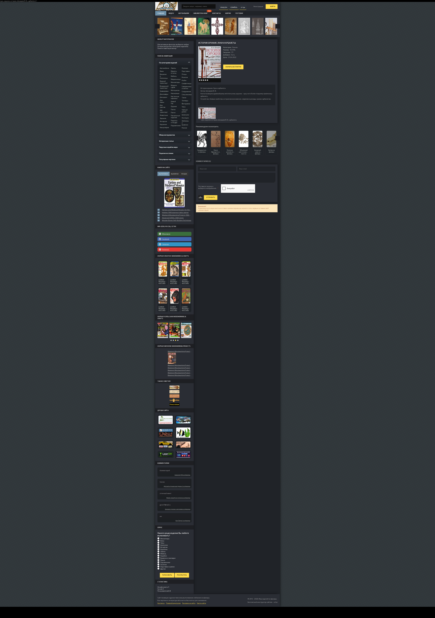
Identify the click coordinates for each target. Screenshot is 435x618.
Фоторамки (186, 104)
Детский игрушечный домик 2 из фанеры (177, 486)
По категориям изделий (168, 63)
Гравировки (164, 91)
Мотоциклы (175, 90)
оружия (7, 1)
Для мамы (162, 101)
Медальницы (175, 79)
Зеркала (163, 118)
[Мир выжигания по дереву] (183, 444)
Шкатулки (185, 115)
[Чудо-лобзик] (174, 400)
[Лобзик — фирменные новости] (174, 391)
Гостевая (239, 13)
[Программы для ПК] (183, 454)
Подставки (186, 71)
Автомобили (164, 68)
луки (202, 120)
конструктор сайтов (264, 602)
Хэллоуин (185, 118)
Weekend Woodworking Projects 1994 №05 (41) (179, 373)
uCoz (276, 602)
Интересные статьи (166, 141)
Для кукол (163, 97)
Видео (171, 13)
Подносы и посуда (174, 121)
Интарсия (163, 121)
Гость (233, 55)
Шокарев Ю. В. (22, 1)
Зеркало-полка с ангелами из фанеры (177, 509)
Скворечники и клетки (186, 87)
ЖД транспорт (164, 111)
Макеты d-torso (174, 72)
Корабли (163, 556)
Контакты (216, 13)
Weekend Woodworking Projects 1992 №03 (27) (179, 351)
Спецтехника (186, 94)
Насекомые (175, 93)
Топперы (185, 101)
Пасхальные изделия (175, 116)
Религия (185, 77)
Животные (164, 115)
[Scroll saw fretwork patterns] (174, 404)
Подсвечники (175, 125)
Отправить (210, 197)
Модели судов (174, 86)
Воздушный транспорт (164, 87)
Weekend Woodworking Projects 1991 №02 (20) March (179, 370)
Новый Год (173, 102)
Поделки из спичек (166, 153)
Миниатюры (175, 82)
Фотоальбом (183, 13)
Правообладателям (173, 603)
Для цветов (162, 106)
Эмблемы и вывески (185, 123)
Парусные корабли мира (168, 147)
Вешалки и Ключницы (164, 76)
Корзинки (163, 124)
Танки (184, 97)
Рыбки (184, 80)
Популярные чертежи (167, 159)
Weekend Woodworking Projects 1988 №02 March (179, 375)
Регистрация (258, 6)
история (13, 1)
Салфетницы (186, 83)
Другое (163, 569)
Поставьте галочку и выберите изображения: (207, 187)
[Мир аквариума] (183, 432)
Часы (184, 107)
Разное (235, 47)
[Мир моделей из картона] (183, 420)
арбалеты (32, 1)
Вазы (162, 71)
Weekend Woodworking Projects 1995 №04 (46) (179, 368)
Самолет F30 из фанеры (182, 475)
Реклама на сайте (188, 603)
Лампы (173, 68)
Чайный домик (184, 111)
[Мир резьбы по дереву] (165, 432)
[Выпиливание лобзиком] (174, 396)
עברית (243, 7)
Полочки (185, 68)
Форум (228, 13)
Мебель (174, 76)
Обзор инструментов (167, 135)
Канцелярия (164, 127)
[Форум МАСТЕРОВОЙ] (174, 387)
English (223, 7)
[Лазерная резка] (165, 454)
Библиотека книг (201, 13)
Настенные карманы (175, 97)
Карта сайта (201, 603)
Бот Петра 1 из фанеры (183, 520)
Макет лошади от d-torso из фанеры (178, 497)
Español (234, 7)
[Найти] (213, 6)
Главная (160, 13)
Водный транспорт (164, 82)
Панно (173, 112)
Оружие (174, 106)
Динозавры (164, 94)
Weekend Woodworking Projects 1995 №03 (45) (179, 365)
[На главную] (166, 6)
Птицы (184, 74)
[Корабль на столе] (165, 420)
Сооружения (186, 91)
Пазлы (173, 109)
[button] (172, 358)
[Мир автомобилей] (165, 444)
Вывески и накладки (167, 558)
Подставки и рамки (167, 567)
